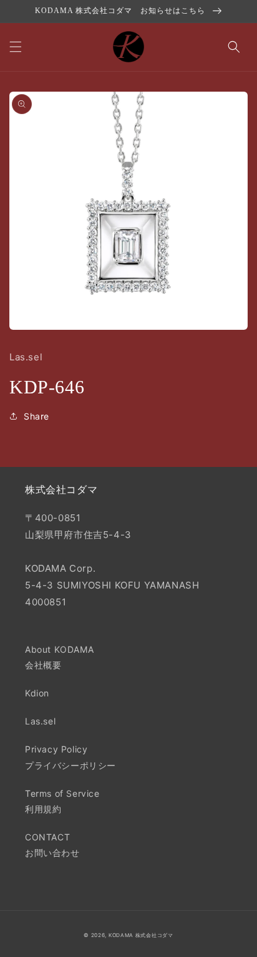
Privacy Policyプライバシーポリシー (70, 757)
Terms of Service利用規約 (62, 801)
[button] (15, 46)
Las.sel (40, 721)
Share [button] (36, 416)
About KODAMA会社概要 (59, 657)
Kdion (37, 693)
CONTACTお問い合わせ (52, 845)
